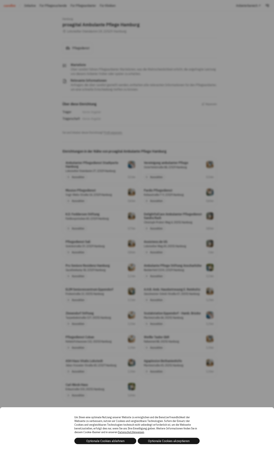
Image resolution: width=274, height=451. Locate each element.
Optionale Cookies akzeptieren (169, 441)
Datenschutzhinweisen (131, 432)
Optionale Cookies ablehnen (105, 441)
